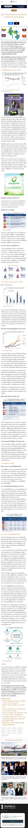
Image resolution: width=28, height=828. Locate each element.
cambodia (4, 728)
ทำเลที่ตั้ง (19, 730)
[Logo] (14, 2)
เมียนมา (8, 732)
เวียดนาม (14, 732)
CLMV (9, 728)
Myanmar (20, 728)
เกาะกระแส (14, 10)
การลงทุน (14, 730)
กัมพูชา (8, 730)
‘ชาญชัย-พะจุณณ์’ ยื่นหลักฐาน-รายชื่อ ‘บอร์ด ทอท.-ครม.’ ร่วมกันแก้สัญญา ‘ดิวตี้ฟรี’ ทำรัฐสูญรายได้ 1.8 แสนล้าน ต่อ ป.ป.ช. (14, 799)
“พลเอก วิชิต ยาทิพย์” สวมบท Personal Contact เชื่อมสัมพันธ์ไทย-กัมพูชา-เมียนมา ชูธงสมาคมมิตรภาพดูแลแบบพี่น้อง (14, 718)
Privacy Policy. (14, 817)
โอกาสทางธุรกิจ (5, 735)
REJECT (12, 824)
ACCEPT (12, 821)
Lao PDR (14, 728)
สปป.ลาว (3, 732)
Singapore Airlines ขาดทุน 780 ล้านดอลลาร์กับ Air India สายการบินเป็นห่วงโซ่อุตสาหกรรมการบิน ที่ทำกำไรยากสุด (13, 758)
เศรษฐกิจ (20, 732)
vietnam (3, 730)
